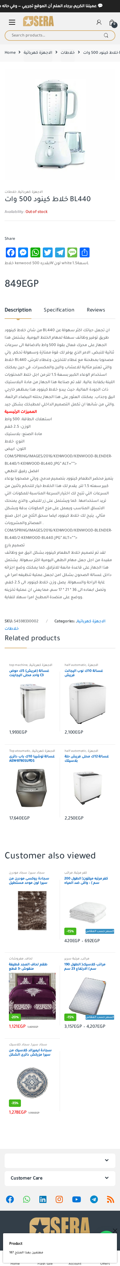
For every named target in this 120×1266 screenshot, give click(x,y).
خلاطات (68, 52)
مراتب (68, 873)
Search (106, 35)
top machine (18, 665)
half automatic (75, 665)
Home (10, 52)
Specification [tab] (59, 310)
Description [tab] (18, 310)
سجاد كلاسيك (19, 1045)
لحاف (28, 959)
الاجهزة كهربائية (38, 52)
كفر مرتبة (80, 873)
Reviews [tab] (96, 310)
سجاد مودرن (18, 873)
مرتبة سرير (71, 959)
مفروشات (16, 959)
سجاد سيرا (37, 873)
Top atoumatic (19, 751)
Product (15, 1243)
